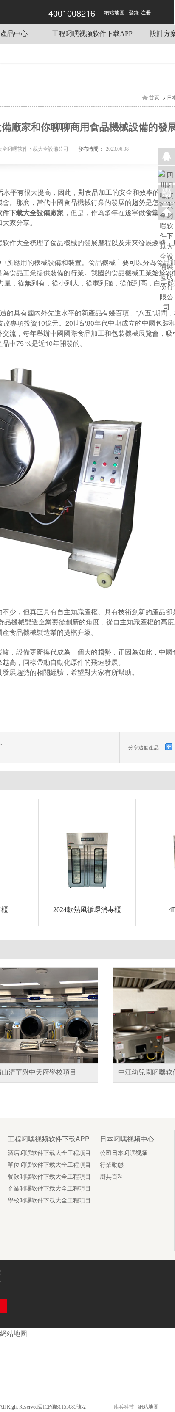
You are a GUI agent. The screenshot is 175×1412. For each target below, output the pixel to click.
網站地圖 (114, 13)
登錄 (134, 13)
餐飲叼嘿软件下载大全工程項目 (49, 1177)
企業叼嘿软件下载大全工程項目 (49, 1188)
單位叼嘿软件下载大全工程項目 (49, 1165)
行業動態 (112, 1165)
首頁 (154, 98)
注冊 (146, 13)
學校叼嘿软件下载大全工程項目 (49, 1200)
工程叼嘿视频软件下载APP (92, 33)
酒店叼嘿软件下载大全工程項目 (49, 1153)
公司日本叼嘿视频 (123, 1153)
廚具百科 (112, 1177)
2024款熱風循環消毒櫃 (87, 909)
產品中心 (14, 33)
